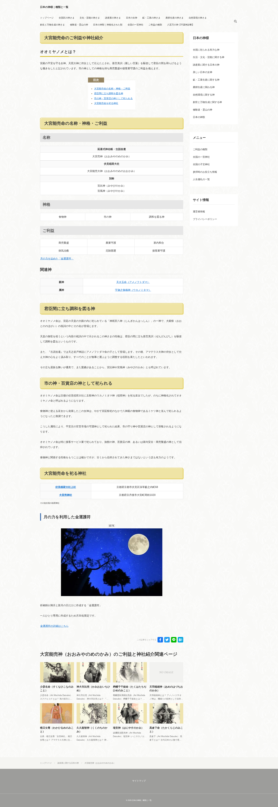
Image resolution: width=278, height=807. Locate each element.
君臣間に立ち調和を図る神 (108, 93)
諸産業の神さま (113, 17)
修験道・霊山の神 (79, 24)
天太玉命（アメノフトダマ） (133, 282)
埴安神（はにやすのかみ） (128, 727)
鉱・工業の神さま (151, 17)
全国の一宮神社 (135, 24)
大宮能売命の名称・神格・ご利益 (112, 88)
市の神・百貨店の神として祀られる (113, 98)
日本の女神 (131, 17)
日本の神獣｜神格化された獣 (107, 24)
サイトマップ (139, 780)
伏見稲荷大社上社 (65, 487)
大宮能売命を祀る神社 (106, 103)
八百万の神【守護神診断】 (180, 24)
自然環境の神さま (198, 17)
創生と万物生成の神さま (52, 24)
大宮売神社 (65, 495)
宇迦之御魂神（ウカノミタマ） (133, 290)
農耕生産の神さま (175, 17)
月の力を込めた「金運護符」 (57, 258)
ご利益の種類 (155, 24)
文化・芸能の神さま (90, 17)
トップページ (47, 17)
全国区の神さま (66, 17)
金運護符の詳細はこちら (54, 626)
